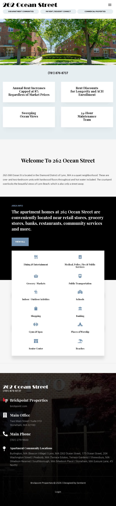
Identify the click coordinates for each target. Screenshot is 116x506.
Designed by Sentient (74, 483)
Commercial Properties (95, 11)
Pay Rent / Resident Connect (58, 11)
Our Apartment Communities (21, 11)
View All (20, 242)
